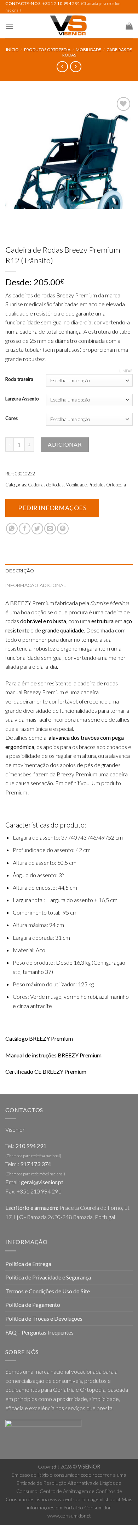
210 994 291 (31, 1145)
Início (12, 49)
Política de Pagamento (32, 1304)
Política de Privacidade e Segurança (48, 1277)
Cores (11, 418)
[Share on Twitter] (37, 528)
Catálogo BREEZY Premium (39, 1038)
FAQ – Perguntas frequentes (39, 1332)
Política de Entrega (28, 1263)
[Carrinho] (129, 26)
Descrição (19, 570)
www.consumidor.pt (69, 1516)
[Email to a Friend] (50, 528)
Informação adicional (35, 585)
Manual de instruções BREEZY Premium (53, 1055)
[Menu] (9, 26)
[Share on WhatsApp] (12, 528)
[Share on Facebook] (24, 528)
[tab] (69, 571)
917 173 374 (35, 1163)
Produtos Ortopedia (47, 49)
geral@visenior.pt (42, 1182)
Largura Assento (22, 399)
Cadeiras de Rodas (46, 484)
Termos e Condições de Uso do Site (47, 1291)
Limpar (126, 370)
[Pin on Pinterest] (63, 528)
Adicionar (64, 444)
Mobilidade (88, 49)
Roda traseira (19, 379)
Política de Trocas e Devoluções (43, 1318)
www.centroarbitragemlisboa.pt (85, 1499)
